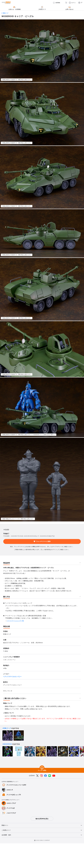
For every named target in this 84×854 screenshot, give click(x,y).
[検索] (63, 3)
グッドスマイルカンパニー (13, 676)
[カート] (66, 3)
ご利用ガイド (6, 830)
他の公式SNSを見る (42, 818)
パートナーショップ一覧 (15, 620)
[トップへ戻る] (42, 767)
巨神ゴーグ (5, 13)
